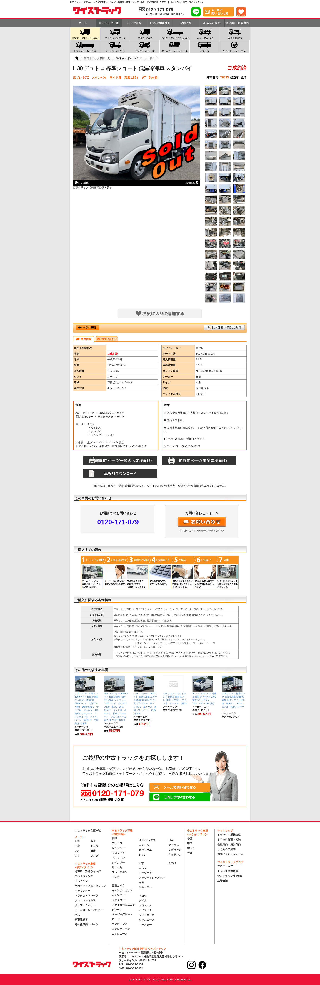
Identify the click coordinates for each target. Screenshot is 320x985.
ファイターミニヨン (123, 904)
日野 (77, 840)
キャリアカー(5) (205, 38)
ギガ (141, 882)
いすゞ (79, 855)
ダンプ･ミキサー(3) (144, 51)
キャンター (118, 895)
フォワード (145, 872)
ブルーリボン (119, 872)
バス (77, 914)
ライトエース (146, 914)
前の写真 (83, 182)
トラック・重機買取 (229, 834)
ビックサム (145, 849)
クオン (143, 854)
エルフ (143, 867)
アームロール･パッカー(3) (174, 51)
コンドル (144, 844)
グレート (117, 909)
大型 (189, 852)
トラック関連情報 (227, 871)
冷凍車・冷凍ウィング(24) (85, 38)
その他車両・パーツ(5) (234, 51)
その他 (172, 863)
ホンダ (94, 855)
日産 (93, 850)
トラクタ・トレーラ (86, 895)
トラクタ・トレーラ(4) (85, 51)
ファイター (118, 899)
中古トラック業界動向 (230, 875)
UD (77, 850)
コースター (145, 924)
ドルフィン (118, 857)
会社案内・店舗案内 (229, 844)
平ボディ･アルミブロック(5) (175, 38)
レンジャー (118, 848)
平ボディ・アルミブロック (90, 885)
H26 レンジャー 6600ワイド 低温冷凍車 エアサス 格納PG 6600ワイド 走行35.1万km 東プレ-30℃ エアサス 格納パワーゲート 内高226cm (146, 703)
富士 (93, 840)
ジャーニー (145, 887)
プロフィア (118, 852)
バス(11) (204, 51)
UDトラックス (147, 840)
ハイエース (145, 910)
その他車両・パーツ (86, 924)
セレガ (116, 876)
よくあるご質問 (226, 849)
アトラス (174, 844)
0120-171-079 (118, 522)
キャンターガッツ (122, 890)
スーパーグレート (122, 914)
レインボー (118, 862)
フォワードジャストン (152, 877)
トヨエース (145, 905)
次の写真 (190, 182)
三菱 (77, 845)
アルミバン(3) (145, 38)
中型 (189, 843)
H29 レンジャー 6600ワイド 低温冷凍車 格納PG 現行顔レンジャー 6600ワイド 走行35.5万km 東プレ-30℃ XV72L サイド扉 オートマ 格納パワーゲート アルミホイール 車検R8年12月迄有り (116, 706)
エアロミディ (119, 924)
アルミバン (81, 881)
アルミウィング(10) (115, 38)
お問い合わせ (109, 339)
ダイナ (143, 900)
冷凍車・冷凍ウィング (88, 871)
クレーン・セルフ (85, 900)
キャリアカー (82, 890)
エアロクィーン (121, 928)
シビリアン (175, 849)
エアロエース (119, 933)
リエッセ (117, 867)
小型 (189, 838)
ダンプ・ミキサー (85, 905)
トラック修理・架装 (229, 839)
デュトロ (117, 843)
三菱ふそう (118, 885)
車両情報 (86, 339)
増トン (191, 848)
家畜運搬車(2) (235, 38)
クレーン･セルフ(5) (115, 51)
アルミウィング (84, 876)
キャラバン (175, 854)
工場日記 (222, 880)
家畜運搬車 (81, 919)
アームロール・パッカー (89, 909)
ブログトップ (225, 866)
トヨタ (94, 845)
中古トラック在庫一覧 (88, 830)
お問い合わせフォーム (230, 853)
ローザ (116, 919)
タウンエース (146, 919)
